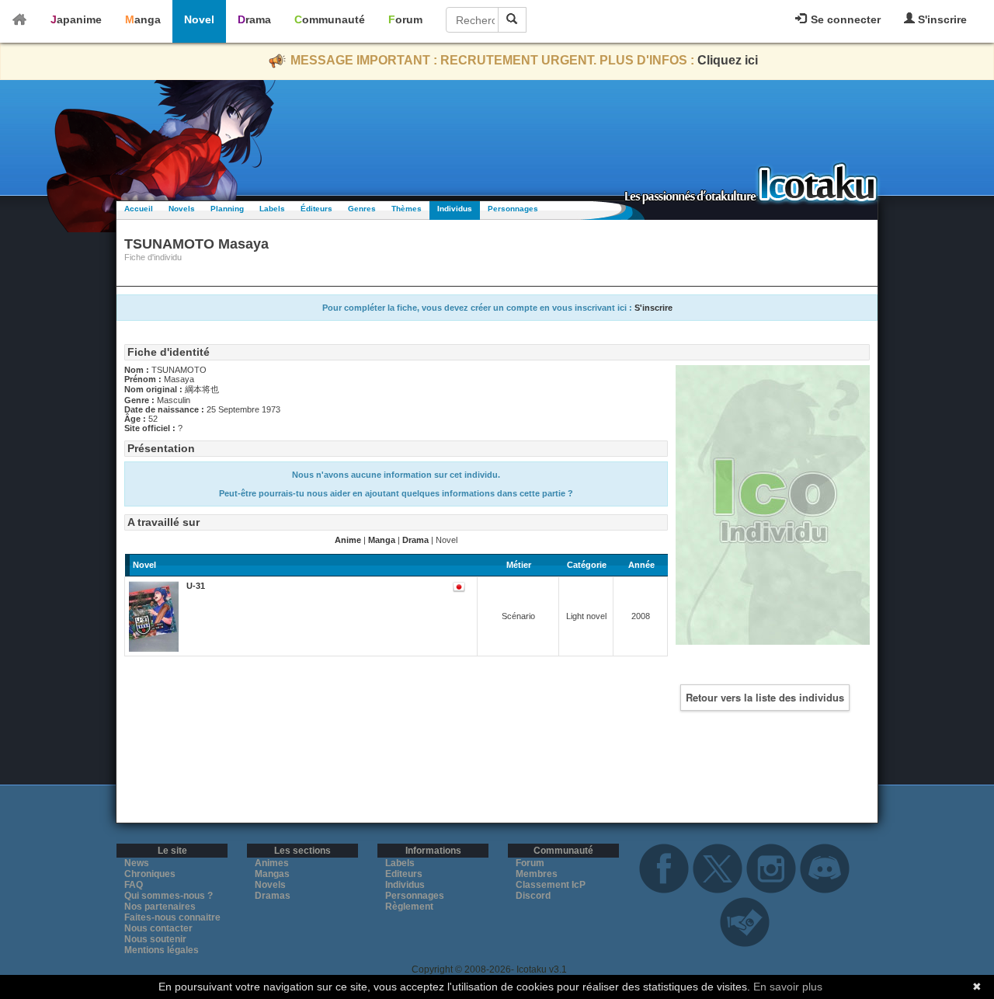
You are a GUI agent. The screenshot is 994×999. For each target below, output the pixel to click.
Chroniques (150, 873)
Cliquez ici (727, 60)
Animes (272, 863)
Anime (348, 540)
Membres (537, 873)
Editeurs (403, 873)
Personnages (513, 208)
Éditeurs (316, 208)
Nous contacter (158, 928)
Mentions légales (161, 950)
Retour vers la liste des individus (765, 697)
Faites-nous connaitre (172, 917)
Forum (405, 19)
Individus (454, 208)
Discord (533, 895)
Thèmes (406, 208)
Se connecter (844, 19)
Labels (272, 208)
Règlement (409, 906)
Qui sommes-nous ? (168, 895)
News (136, 863)
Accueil (138, 208)
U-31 (195, 585)
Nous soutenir (155, 939)
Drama (254, 19)
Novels (182, 208)
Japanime (76, 19)
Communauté (329, 19)
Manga (143, 19)
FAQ (133, 884)
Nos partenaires (160, 906)
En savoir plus (787, 986)
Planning (227, 208)
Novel (199, 19)
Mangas (272, 873)
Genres (362, 208)
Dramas (272, 895)
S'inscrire (941, 19)
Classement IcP (551, 884)
